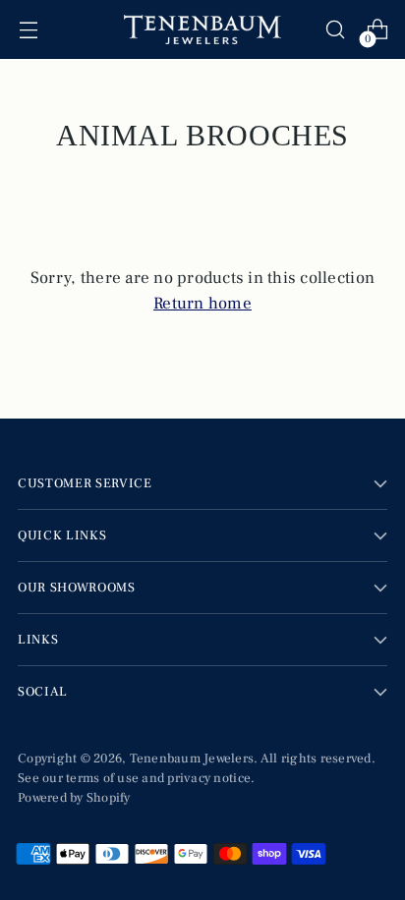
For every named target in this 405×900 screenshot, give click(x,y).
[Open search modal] (335, 30)
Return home (202, 303)
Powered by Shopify (74, 797)
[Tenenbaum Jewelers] (202, 29)
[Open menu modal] (28, 30)
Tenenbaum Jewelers (192, 758)
